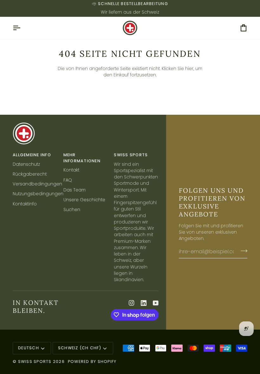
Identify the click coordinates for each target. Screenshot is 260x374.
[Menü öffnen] (22, 28)
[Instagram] (131, 303)
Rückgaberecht (30, 174)
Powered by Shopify (92, 361)
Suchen (71, 210)
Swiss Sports (35, 361)
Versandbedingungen (37, 184)
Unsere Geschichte (84, 200)
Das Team (74, 190)
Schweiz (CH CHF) (79, 348)
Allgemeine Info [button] (32, 155)
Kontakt (71, 170)
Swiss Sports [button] (131, 155)
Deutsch (28, 348)
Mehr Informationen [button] (82, 158)
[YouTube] (156, 303)
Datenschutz (26, 164)
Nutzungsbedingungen (38, 194)
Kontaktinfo (25, 204)
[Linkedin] (143, 303)
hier (189, 69)
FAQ (67, 180)
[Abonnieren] (242, 251)
